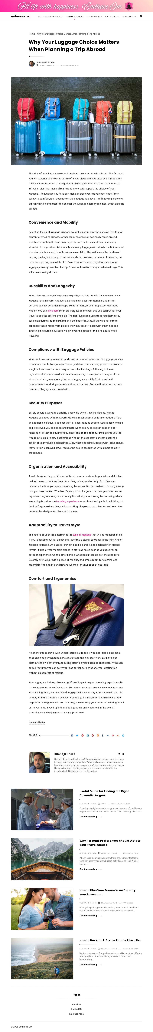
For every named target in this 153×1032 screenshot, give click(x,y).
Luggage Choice (37, 722)
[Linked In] (119, 754)
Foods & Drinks (94, 16)
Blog (103, 804)
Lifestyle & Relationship (50, 16)
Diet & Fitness (112, 16)
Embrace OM (20, 16)
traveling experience (67, 501)
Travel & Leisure (74, 16)
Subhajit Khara (46, 62)
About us (76, 1004)
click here (53, 310)
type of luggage (82, 534)
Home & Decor (130, 16)
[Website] (123, 754)
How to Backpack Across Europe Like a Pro (110, 940)
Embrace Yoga (76, 1014)
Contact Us (76, 1009)
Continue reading (88, 816)
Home (32, 34)
